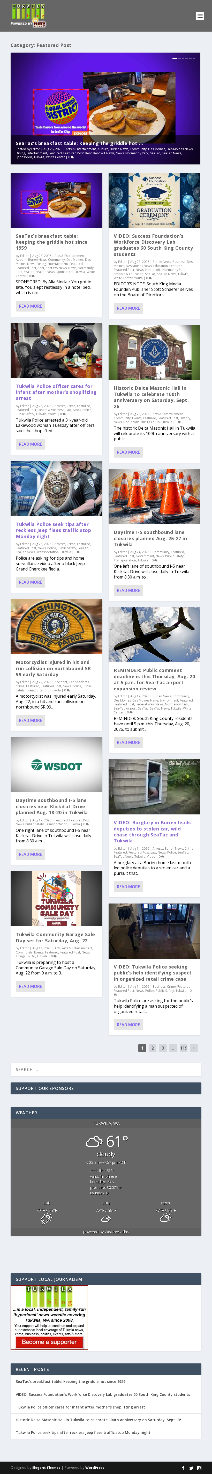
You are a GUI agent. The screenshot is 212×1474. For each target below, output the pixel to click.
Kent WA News (103, 153)
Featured (55, 153)
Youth (52, 414)
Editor (35, 149)
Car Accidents (79, 682)
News (120, 153)
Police (86, 410)
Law (68, 410)
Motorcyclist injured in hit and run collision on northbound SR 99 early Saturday (53, 668)
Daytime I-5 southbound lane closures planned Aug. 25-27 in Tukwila (150, 538)
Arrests (60, 406)
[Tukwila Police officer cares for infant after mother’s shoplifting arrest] (56, 350)
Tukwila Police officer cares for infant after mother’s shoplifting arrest (56, 392)
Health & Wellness (51, 410)
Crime (71, 406)
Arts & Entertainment (81, 149)
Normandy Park (136, 153)
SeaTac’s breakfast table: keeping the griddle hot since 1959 (52, 242)
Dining (20, 153)
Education (160, 266)
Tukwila (39, 157)
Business (178, 261)
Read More (30, 306)
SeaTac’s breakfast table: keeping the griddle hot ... (79, 143)
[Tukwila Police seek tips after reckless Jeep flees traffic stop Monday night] (56, 488)
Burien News (119, 149)
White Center (55, 157)
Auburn (102, 149)
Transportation (47, 552)
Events (38, 952)
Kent (88, 153)
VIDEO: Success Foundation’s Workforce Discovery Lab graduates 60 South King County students (153, 245)
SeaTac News (171, 153)
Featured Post (73, 153)
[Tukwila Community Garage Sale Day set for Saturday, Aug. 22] (56, 898)
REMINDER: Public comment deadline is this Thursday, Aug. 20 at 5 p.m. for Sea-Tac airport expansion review (154, 679)
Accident (61, 682)
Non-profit (153, 270)
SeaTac (155, 153)
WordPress (94, 1467)
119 (183, 1048)
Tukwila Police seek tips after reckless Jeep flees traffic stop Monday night (53, 530)
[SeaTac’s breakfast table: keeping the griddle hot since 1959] (56, 200)
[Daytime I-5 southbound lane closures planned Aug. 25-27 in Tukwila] (154, 496)
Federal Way (145, 704)
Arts (57, 948)
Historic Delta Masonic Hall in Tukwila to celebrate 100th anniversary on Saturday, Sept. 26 (151, 397)
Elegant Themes (46, 1467)
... (173, 1048)
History (185, 418)
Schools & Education (128, 274)
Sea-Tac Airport (125, 708)
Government (145, 556)
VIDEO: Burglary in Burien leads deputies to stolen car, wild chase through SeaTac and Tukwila (152, 831)
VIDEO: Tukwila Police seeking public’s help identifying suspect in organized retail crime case (153, 973)
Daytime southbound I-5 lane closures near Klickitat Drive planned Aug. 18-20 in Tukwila (52, 806)
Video (151, 856)
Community (138, 149)
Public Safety (25, 414)
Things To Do (25, 956)
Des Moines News (180, 149)
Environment (169, 700)
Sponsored (24, 157)
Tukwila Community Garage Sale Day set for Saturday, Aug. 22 (55, 937)
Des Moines (156, 149)
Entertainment (37, 153)
